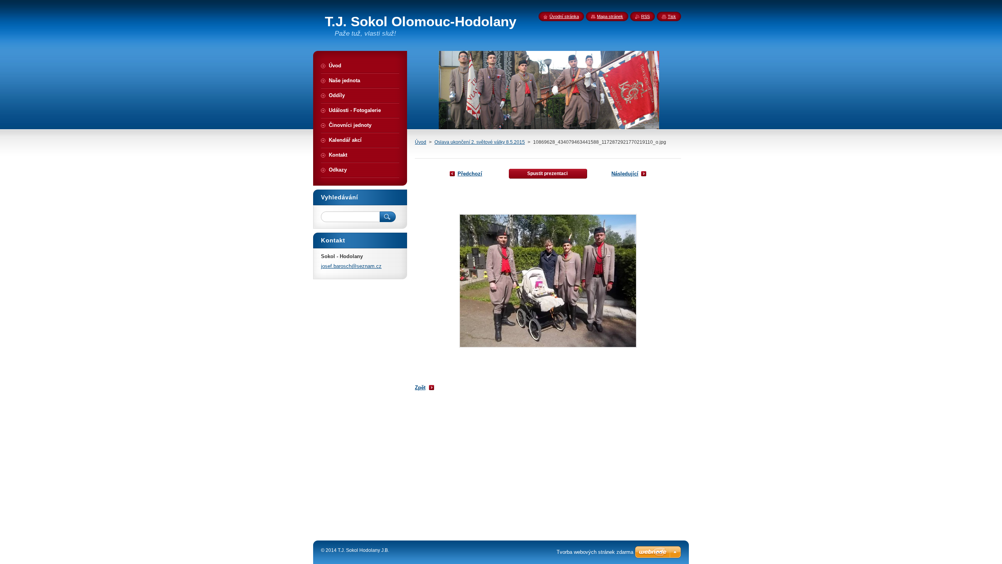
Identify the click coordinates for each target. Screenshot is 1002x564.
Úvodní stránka (564, 16)
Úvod (420, 142)
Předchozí (470, 174)
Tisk (672, 16)
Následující (624, 174)
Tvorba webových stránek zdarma (595, 552)
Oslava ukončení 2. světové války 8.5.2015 (479, 142)
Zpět (420, 387)
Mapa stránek (610, 16)
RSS (645, 16)
